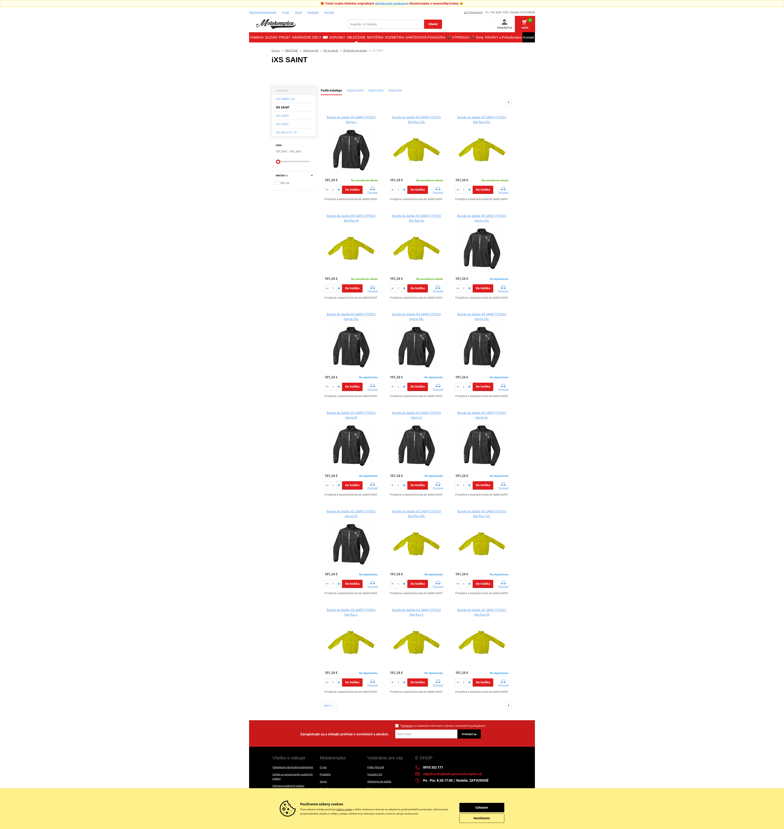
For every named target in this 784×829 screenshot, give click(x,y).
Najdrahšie (376, 90)
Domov (276, 50)
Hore (327, 705)
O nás (285, 12)
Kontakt (329, 12)
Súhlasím (406, 726)
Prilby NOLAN (375, 767)
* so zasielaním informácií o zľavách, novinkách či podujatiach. (443, 726)
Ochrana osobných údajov (288, 786)
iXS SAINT (283, 107)
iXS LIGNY (282, 116)
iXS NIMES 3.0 (285, 99)
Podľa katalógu (331, 90)
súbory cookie (344, 809)
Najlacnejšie (355, 90)
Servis (298, 12)
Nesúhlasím (481, 818)
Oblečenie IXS (310, 50)
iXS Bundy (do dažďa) (355, 50)
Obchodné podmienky (262, 12)
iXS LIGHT (282, 124)
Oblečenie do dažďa (379, 781)
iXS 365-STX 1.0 (286, 132)
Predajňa (313, 12)
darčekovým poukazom (392, 3)
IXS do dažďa (331, 50)
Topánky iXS (374, 774)
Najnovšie (395, 90)
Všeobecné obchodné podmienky (292, 767)
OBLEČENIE (291, 50)
